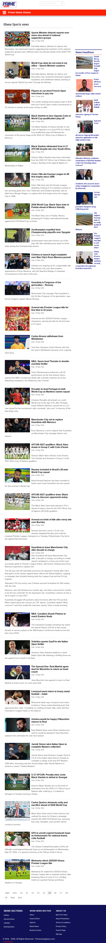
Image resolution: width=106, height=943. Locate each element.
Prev (15, 893)
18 (66, 893)
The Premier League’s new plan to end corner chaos (97, 241)
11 (27, 893)
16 (55, 893)
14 (44, 893)
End (20, 897)
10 (21, 893)
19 (6, 897)
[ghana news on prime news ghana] (9, 4)
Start (7, 893)
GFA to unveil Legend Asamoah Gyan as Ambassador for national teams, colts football (50, 835)
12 (32, 893)
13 (38, 893)
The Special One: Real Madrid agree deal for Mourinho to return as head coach (50, 669)
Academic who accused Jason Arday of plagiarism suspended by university (87, 186)
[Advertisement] (90, 33)
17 (61, 893)
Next (13, 897)
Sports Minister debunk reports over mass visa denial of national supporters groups (50, 35)
